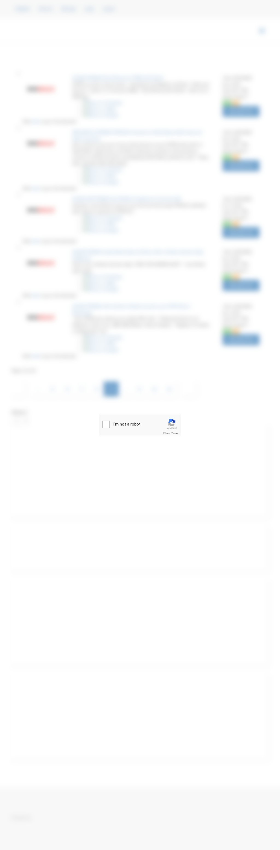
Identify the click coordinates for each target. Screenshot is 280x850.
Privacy (166, 433)
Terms (174, 433)
